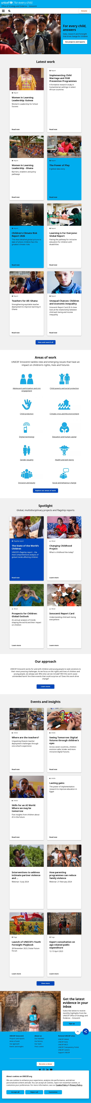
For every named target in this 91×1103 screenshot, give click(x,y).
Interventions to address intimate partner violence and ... (26, 875)
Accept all (15, 1092)
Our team (38, 1044)
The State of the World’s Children (25, 547)
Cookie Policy (62, 1085)
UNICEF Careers (64, 1050)
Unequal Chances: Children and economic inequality (64, 302)
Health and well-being (64, 460)
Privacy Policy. (76, 1085)
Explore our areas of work (45, 490)
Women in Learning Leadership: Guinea (22, 99)
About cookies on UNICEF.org (19, 1076)
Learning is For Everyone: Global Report (63, 234)
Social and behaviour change (64, 483)
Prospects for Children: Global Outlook (24, 615)
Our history (39, 1041)
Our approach (14, 1044)
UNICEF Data (63, 1042)
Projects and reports (17, 1039)
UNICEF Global (63, 1039)
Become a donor (45, 1064)
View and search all (45, 342)
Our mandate (39, 1039)
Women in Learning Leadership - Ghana (22, 167)
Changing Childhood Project (60, 547)
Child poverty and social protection (64, 388)
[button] (86, 1031)
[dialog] (45, 1084)
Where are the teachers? (25, 737)
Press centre (39, 1047)
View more (45, 983)
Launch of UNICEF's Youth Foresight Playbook (26, 943)
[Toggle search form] (9, 11)
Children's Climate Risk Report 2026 (24, 234)
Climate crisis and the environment (64, 414)
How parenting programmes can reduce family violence (62, 875)
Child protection (26, 414)
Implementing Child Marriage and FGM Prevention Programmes (63, 78)
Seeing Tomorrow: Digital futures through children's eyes (64, 740)
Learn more (45, 686)
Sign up (72, 1023)
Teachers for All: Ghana (25, 300)
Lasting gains (56, 783)
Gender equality (26, 460)
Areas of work (15, 1041)
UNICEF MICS (63, 1045)
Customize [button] (53, 1092)
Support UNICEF (64, 1053)
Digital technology (26, 437)
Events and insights (17, 1047)
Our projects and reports (75, 42)
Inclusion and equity (26, 483)
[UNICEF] (16, 2)
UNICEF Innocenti (17, 1036)
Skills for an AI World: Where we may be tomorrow (24, 808)
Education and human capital (64, 437)
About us (38, 1036)
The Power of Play (59, 165)
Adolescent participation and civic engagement (27, 389)
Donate (84, 11)
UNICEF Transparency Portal (68, 1047)
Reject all (34, 1092)
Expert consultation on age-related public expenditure (62, 944)
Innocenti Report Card (61, 613)
